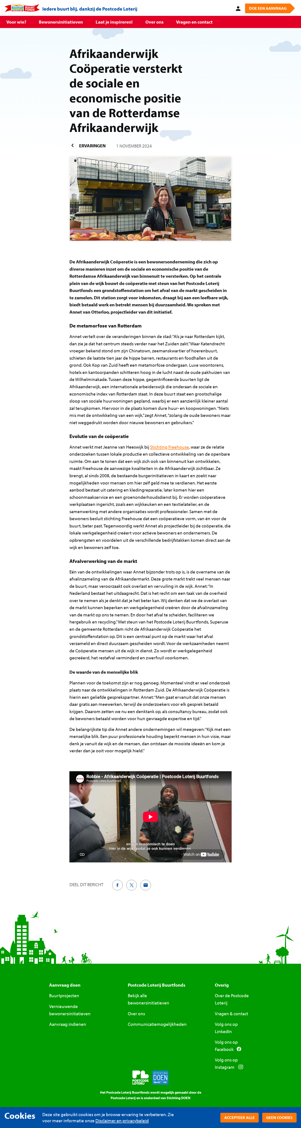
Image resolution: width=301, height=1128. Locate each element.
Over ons (154, 22)
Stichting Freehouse (169, 447)
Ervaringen (92, 145)
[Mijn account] (237, 8)
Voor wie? (16, 22)
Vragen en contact (194, 22)
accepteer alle (239, 1117)
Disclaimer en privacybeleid (122, 1120)
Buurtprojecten (64, 995)
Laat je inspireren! (114, 22)
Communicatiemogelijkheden (157, 1024)
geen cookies (279, 1117)
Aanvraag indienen (67, 1024)
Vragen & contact (231, 1013)
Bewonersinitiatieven (61, 22)
